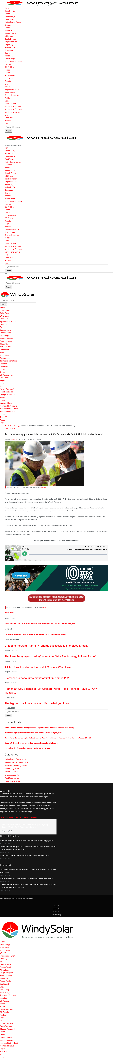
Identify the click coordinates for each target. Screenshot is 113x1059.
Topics (7, 72)
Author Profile (10, 47)
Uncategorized (12, 775)
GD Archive (9, 67)
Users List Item (10, 103)
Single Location (11, 41)
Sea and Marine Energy (16, 762)
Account (8, 86)
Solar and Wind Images (16, 765)
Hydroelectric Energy (13, 22)
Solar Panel (9, 13)
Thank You (9, 117)
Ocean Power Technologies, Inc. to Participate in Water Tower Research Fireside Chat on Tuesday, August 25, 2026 (48, 738)
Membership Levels (12, 112)
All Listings (9, 36)
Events (7, 27)
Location (8, 64)
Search (8, 131)
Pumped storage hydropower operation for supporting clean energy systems (33, 733)
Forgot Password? (12, 89)
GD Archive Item (11, 75)
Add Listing (9, 55)
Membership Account (13, 106)
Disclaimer (56, 912)
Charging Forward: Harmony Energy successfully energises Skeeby (46, 645)
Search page (10, 58)
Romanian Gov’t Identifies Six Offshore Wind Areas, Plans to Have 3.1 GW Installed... (51, 690)
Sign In (7, 53)
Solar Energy (10, 11)
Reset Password (11, 92)
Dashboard (9, 50)
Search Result (10, 33)
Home (7, 8)
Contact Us (56, 909)
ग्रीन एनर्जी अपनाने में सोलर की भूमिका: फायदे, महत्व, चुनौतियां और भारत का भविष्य (27, 748)
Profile (7, 98)
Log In (7, 115)
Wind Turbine (10, 19)
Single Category (11, 39)
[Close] (0, 290)
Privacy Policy (56, 915)
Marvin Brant (14, 439)
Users (7, 101)
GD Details (9, 78)
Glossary (8, 25)
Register (8, 81)
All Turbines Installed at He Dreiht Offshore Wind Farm (38, 667)
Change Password (12, 95)
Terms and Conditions (13, 61)
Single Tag (9, 44)
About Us (56, 906)
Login (7, 84)
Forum (7, 70)
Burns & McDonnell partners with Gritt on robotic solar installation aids (31, 743)
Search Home (10, 30)
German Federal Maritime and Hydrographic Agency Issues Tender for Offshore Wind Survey (39, 727)
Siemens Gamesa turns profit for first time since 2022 (37, 678)
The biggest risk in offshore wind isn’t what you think (37, 703)
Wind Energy (10, 16)
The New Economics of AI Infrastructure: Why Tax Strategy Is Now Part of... (51, 656)
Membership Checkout (13, 109)
